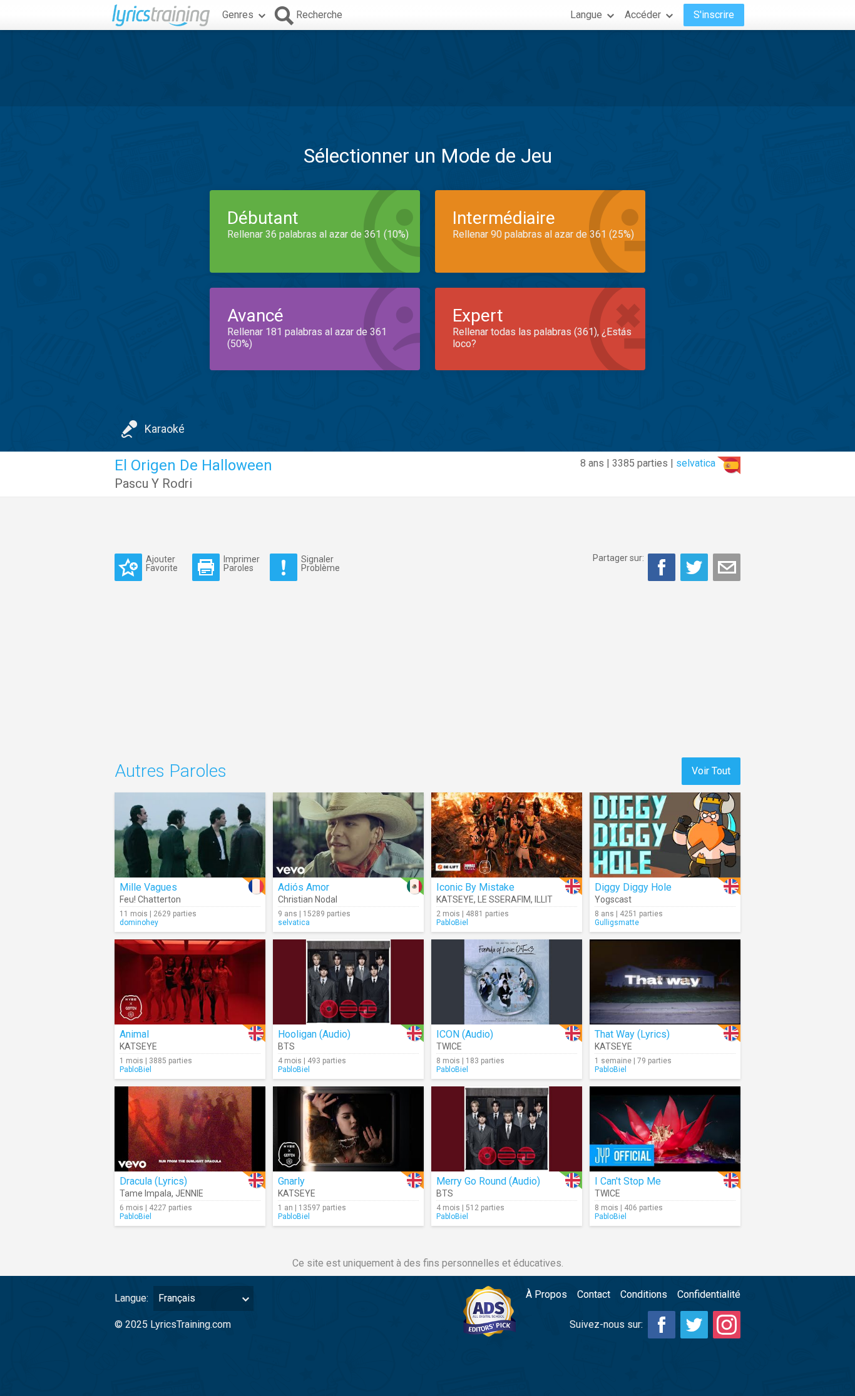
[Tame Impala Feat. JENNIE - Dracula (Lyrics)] (190, 1128)
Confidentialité (708, 1294)
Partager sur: (618, 558)
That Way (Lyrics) (632, 1034)
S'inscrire (714, 15)
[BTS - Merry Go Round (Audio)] (506, 1128)
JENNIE (189, 1193)
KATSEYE (455, 899)
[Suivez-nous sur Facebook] (661, 1324)
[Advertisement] (427, 68)
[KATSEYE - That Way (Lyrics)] (665, 981)
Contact (593, 1294)
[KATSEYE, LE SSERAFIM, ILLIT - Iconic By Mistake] (506, 835)
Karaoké (165, 428)
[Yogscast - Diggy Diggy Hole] (665, 835)
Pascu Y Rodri (153, 483)
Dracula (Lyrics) (153, 1181)
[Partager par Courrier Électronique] (726, 567)
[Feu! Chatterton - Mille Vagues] (190, 835)
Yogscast (613, 899)
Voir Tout (711, 771)
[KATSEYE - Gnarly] (348, 1128)
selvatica (695, 463)
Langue (586, 15)
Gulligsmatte (617, 922)
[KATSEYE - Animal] (190, 981)
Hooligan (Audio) (314, 1034)
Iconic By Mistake (475, 887)
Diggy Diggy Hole (633, 887)
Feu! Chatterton (150, 899)
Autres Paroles (171, 771)
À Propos (546, 1294)
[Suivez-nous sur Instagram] (726, 1324)
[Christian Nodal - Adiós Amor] (348, 835)
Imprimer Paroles (241, 563)
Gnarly (291, 1181)
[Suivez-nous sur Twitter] (694, 1324)
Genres (237, 15)
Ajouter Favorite (162, 563)
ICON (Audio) (464, 1034)
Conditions (643, 1294)
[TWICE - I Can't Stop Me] (665, 1128)
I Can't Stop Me (628, 1181)
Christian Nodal (307, 899)
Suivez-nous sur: (606, 1324)
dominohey (139, 922)
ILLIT (544, 899)
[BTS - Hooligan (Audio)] (348, 981)
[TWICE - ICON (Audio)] (506, 981)
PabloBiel (452, 922)
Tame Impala (146, 1193)
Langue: (131, 1298)
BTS (286, 1046)
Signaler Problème (320, 563)
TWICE (449, 1046)
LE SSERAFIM (504, 899)
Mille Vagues (148, 887)
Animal (134, 1034)
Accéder (643, 15)
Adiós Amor (303, 887)
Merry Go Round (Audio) (488, 1181)
